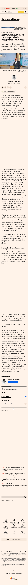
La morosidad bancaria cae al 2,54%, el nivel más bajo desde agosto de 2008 (13, 474)
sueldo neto (22, 522)
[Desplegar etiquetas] (25, 404)
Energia (17, 22)
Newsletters (13, 573)
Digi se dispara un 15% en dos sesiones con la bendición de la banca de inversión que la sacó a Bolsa (13, 479)
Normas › (25, 396)
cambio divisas (14, 527)
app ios (14, 533)
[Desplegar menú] (2, 11)
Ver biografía (11, 382)
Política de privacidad (16, 571)
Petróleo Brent (25, 8)
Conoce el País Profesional (14, 539)
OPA (12, 403)
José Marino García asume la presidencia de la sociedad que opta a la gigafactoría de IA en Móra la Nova (14, 485)
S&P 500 (14, 8)
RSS (9, 573)
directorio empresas (22, 527)
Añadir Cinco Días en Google (9, 91)
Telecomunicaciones (10, 22)
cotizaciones (5, 533)
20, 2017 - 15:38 (15, 83)
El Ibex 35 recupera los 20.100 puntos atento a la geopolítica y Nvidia (20, 28)
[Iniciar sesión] (25, 12)
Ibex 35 (3, 8)
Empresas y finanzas (10, 19)
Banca (3, 22)
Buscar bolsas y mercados (8, 493)
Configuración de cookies (6, 571)
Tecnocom (7, 403)
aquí (23, 413)
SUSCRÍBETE (20, 11)
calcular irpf (5, 522)
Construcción (23, 22)
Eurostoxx (8, 500)
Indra (2, 403)
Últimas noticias (6, 465)
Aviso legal (12, 570)
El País (25, 15)
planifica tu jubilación (5, 528)
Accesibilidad (23, 571)
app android (22, 533)
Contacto (8, 570)
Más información (4, 410)
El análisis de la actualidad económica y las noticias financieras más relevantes (11, 388)
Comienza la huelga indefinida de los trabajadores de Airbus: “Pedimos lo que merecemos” (12, 469)
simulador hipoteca (14, 522)
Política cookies (18, 570)
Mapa (7, 573)
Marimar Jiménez (14, 81)
